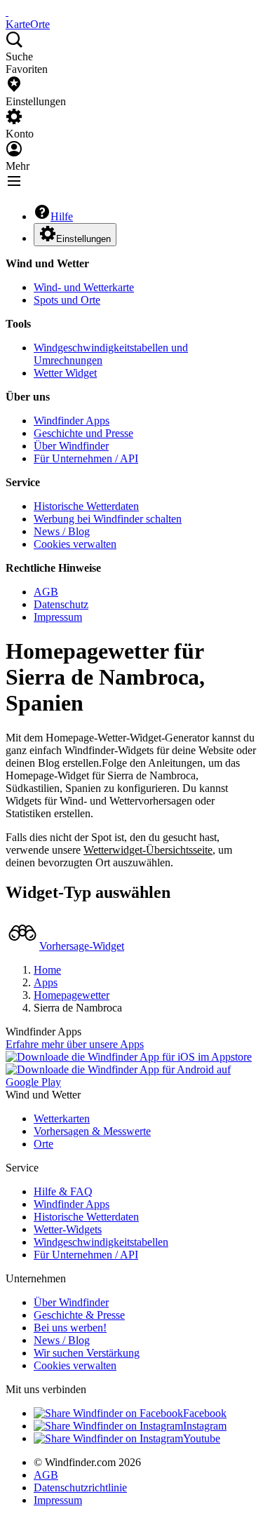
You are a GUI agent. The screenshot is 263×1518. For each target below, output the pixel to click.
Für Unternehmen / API (86, 458)
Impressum (58, 617)
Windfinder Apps (71, 420)
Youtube (201, 1438)
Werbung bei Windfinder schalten (108, 519)
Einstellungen (83, 239)
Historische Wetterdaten (86, 506)
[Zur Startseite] (7, 12)
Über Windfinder (71, 446)
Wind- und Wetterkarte (84, 287)
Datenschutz (61, 604)
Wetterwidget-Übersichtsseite (148, 850)
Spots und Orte (67, 300)
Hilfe (61, 216)
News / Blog (62, 531)
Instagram (205, 1426)
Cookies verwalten (75, 544)
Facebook (205, 1413)
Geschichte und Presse (83, 433)
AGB (46, 592)
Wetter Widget (65, 373)
